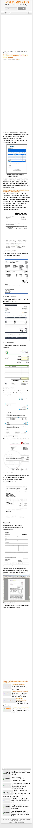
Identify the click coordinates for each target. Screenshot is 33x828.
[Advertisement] (16, 31)
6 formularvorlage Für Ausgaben (20, 691)
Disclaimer (15, 819)
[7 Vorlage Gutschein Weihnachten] (6, 773)
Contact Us (10, 819)
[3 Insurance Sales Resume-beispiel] (7, 708)
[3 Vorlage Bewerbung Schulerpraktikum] (7, 786)
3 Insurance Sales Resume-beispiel (20, 707)
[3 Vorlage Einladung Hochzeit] (6, 806)
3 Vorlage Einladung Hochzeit (18, 805)
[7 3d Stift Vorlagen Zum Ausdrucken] (6, 800)
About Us (5, 819)
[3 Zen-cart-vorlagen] (6, 778)
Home (4, 51)
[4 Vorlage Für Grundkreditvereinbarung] (9, 701)
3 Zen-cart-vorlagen (16, 777)
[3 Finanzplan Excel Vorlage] (7, 686)
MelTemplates (17, 2)
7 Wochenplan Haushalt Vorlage (18, 811)
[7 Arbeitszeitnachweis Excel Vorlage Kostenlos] (7, 793)
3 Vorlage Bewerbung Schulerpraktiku (21, 783)
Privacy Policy (22, 819)
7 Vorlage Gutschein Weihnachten (19, 771)
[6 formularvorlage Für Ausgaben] (7, 694)
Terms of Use (19, 820)
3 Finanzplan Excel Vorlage (18, 684)
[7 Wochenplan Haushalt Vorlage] (6, 812)
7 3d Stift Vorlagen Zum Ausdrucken (19, 798)
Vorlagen (10, 51)
